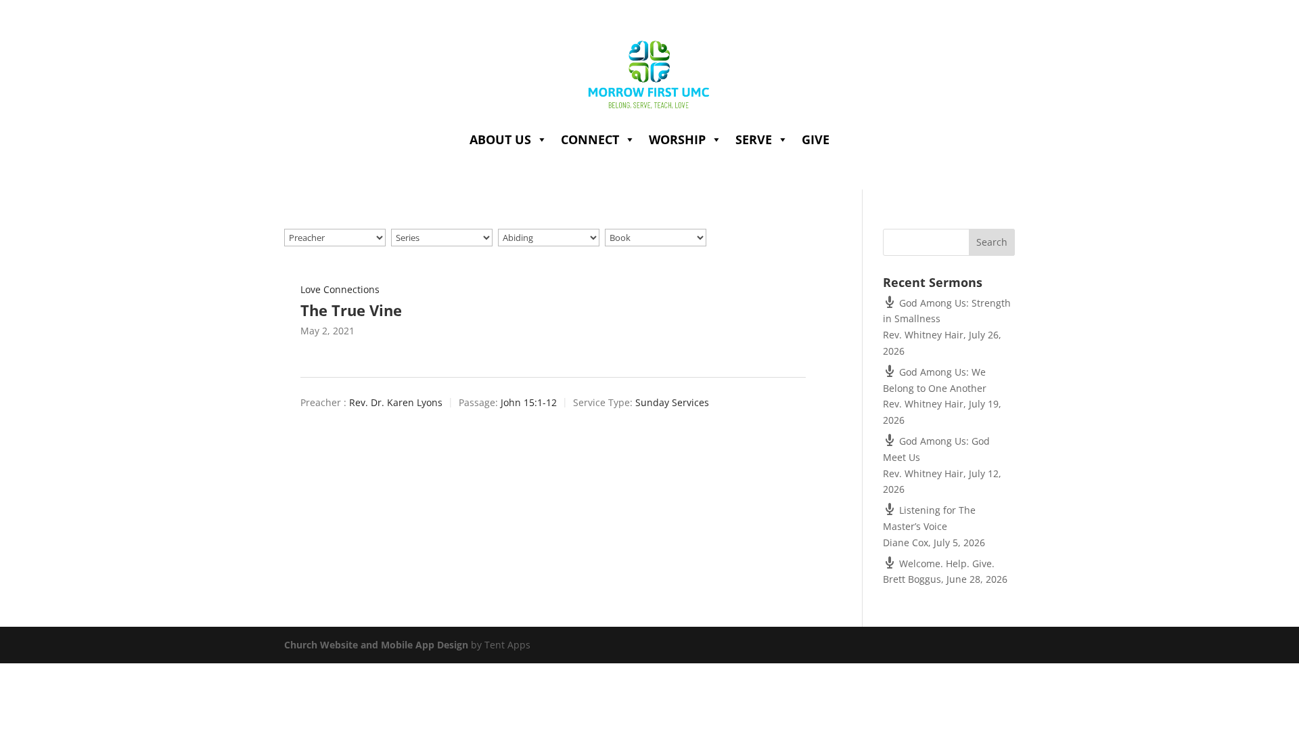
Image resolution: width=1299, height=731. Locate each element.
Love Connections (340, 289)
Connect (590, 139)
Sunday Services (672, 402)
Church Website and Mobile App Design (376, 644)
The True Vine (351, 310)
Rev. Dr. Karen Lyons (395, 402)
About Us (500, 139)
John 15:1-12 (529, 402)
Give (815, 139)
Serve (753, 139)
